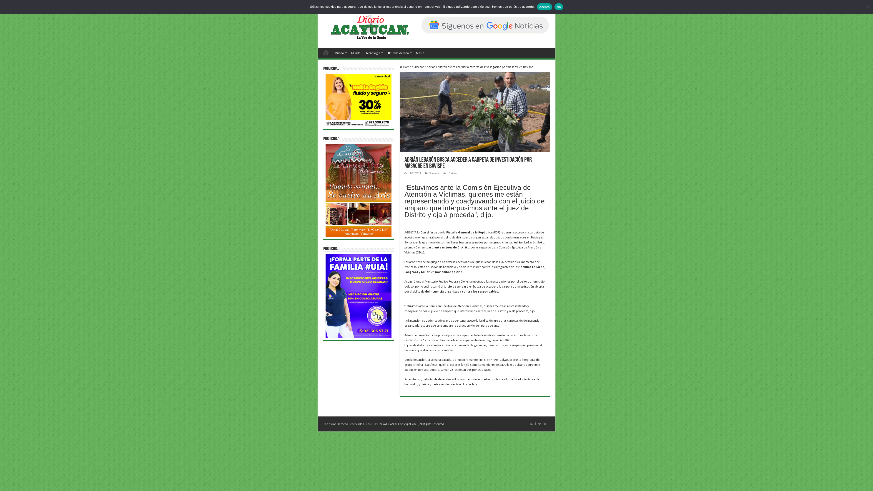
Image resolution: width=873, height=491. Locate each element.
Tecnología (373, 53)
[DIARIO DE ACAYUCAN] (366, 26)
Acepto (544, 7)
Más (418, 53)
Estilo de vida (400, 53)
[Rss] (531, 424)
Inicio (326, 52)
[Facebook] (535, 424)
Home (407, 67)
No (559, 7)
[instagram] (544, 424)
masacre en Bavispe (527, 237)
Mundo (339, 53)
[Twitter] (540, 424)
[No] (867, 7)
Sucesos (419, 67)
